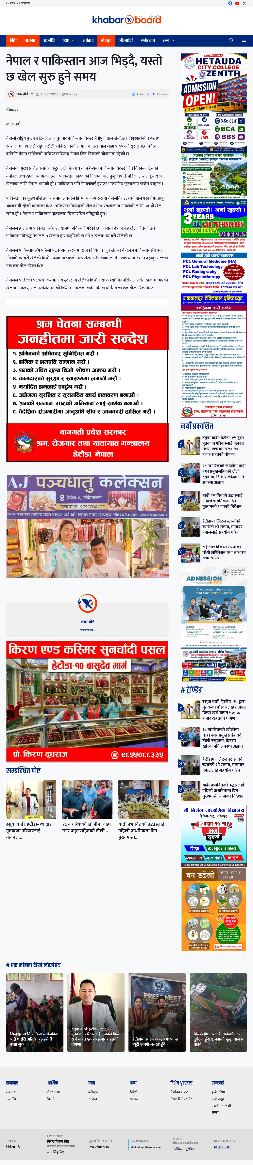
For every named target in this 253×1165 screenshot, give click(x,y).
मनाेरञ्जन (148, 40)
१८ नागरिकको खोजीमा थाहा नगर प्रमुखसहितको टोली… (86, 827)
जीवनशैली (126, 40)
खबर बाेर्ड (22, 94)
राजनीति (49, 40)
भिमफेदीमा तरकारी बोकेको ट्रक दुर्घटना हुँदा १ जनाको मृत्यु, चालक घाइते (218, 1039)
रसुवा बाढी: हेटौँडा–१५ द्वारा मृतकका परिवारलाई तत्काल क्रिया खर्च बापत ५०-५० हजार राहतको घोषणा (223, 446)
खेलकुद (106, 40)
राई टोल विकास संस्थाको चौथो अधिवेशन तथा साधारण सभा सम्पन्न (224, 552)
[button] (232, 41)
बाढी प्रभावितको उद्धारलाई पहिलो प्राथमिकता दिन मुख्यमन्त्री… (141, 830)
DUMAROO (222, 1147)
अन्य (166, 40)
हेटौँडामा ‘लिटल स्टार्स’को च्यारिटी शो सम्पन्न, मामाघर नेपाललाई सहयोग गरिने (222, 527)
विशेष (13, 40)
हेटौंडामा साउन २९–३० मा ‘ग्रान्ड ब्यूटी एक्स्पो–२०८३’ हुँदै (155, 1042)
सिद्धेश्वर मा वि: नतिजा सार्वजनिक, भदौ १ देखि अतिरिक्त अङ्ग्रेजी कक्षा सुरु (34, 1039)
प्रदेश (65, 40)
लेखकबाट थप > (87, 630)
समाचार (30, 40)
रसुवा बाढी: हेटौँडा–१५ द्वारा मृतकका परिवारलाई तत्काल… (29, 830)
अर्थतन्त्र (88, 40)
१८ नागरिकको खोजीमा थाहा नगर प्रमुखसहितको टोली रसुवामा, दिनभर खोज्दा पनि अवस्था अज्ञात (224, 474)
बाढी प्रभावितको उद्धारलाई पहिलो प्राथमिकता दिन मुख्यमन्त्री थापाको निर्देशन (222, 501)
